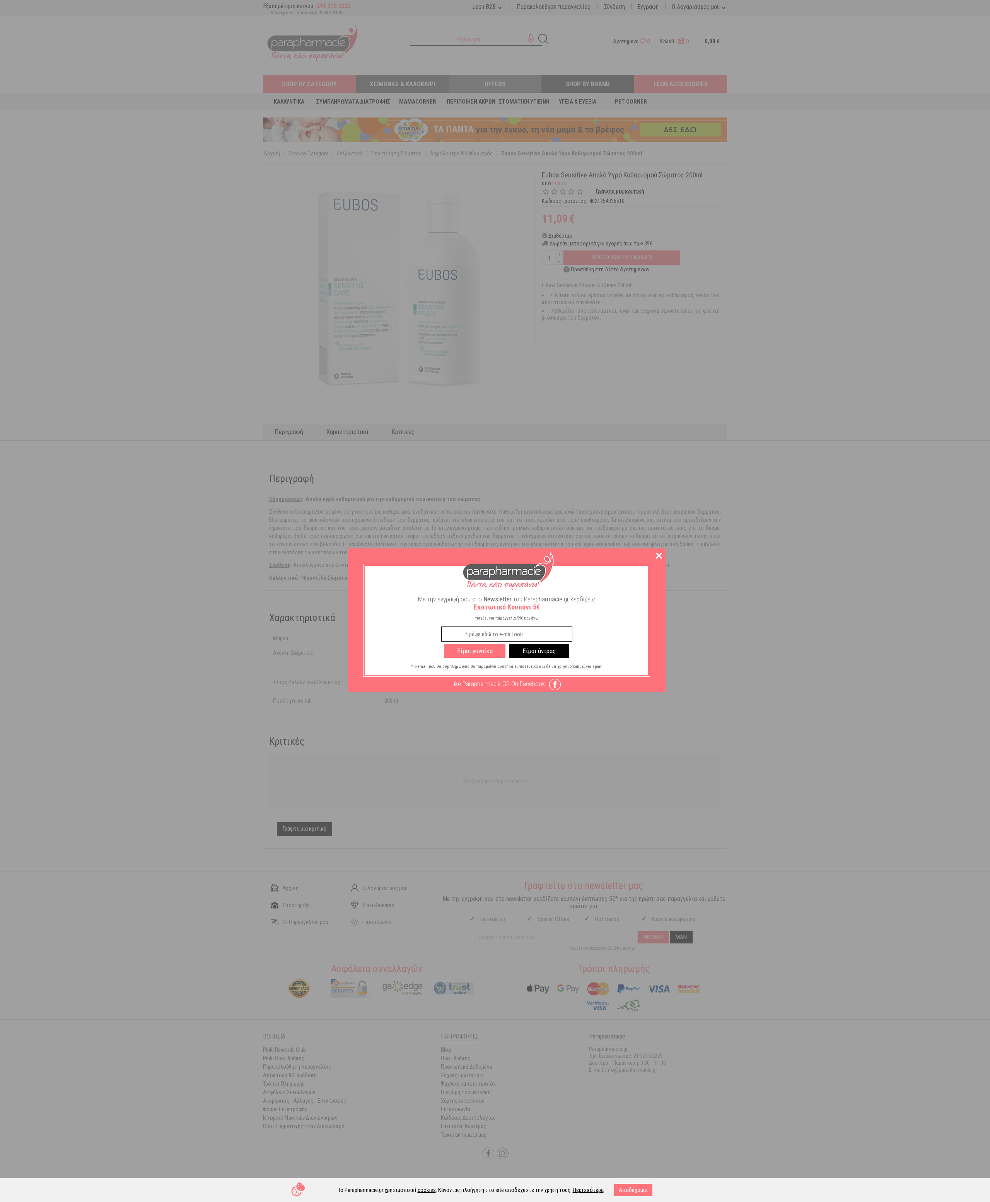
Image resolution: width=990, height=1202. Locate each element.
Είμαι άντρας (539, 651)
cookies (427, 1190)
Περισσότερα (588, 1190)
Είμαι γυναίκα (475, 651)
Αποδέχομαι (633, 1190)
